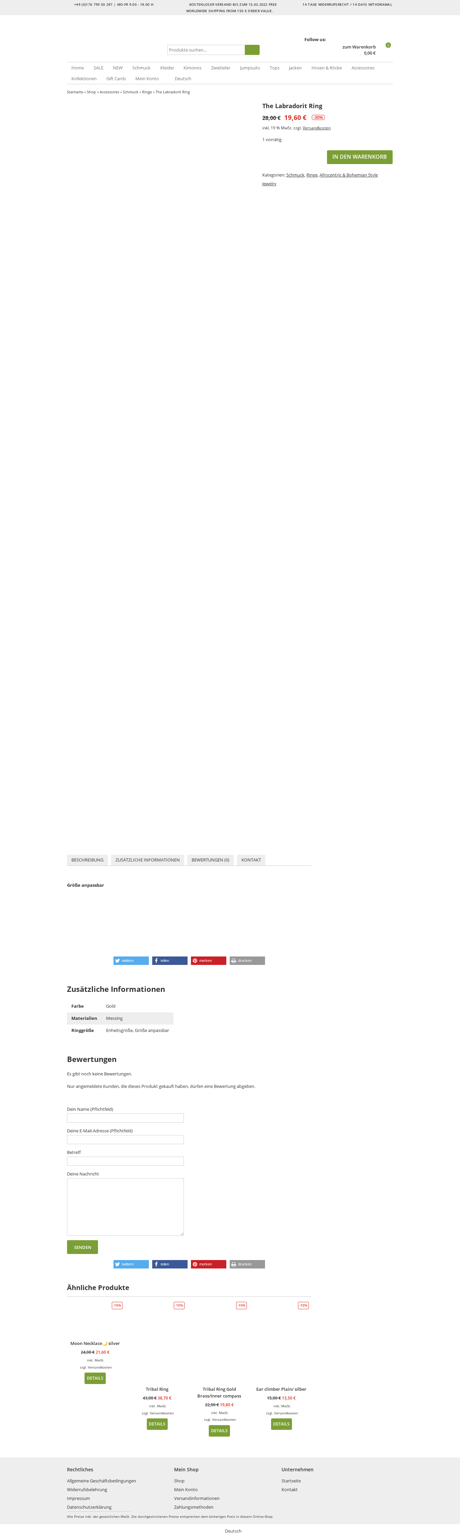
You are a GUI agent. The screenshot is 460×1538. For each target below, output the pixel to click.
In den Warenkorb (359, 156)
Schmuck (141, 68)
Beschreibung (87, 860)
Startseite (75, 91)
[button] (131, 960)
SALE (98, 68)
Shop (91, 91)
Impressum (78, 1498)
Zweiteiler (220, 68)
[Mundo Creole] (116, 39)
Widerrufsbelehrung (87, 1489)
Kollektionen (84, 78)
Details (95, 1378)
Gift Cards (116, 78)
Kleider (167, 68)
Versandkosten (317, 127)
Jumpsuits (250, 68)
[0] (385, 53)
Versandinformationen (197, 1498)
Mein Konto (147, 78)
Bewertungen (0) (210, 860)
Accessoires (363, 68)
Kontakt (251, 860)
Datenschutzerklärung (89, 1507)
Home (77, 68)
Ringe (147, 91)
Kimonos (192, 68)
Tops (275, 68)
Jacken (295, 68)
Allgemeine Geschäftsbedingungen (101, 1481)
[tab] (87, 860)
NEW (118, 68)
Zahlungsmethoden (193, 1507)
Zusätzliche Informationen (148, 860)
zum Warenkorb (359, 47)
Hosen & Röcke (326, 68)
